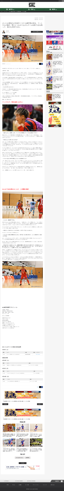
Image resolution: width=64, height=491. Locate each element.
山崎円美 (27, 457)
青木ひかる (8, 32)
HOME (1, 11)
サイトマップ (45, 484)
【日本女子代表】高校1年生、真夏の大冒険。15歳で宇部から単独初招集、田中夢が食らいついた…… (22, 435)
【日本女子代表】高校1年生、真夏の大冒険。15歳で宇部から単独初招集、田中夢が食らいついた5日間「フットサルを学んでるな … (58, 63)
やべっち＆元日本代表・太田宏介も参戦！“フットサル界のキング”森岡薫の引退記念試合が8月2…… (36, 449)
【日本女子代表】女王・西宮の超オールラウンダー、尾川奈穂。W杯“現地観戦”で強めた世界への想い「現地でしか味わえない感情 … (58, 78)
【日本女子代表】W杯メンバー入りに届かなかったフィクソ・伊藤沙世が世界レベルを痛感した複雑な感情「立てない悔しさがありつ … (58, 71)
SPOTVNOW (38, 354)
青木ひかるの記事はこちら (37, 31)
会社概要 (20, 484)
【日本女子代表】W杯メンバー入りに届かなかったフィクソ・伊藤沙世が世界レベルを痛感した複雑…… (36, 435)
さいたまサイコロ (19, 457)
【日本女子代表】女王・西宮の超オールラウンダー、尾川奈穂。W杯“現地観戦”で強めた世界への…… (9, 449)
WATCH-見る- (6, 11)
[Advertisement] (22, 179)
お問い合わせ (53, 484)
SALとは (13, 484)
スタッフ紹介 (27, 484)
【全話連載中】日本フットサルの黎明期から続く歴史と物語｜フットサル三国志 (16, 401)
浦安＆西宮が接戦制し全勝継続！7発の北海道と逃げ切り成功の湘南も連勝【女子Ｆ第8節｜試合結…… (9, 435)
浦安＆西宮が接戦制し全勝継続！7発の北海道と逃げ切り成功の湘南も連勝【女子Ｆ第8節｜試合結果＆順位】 (57, 96)
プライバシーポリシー (36, 484)
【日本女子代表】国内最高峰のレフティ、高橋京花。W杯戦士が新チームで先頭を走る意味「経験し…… (22, 449)
